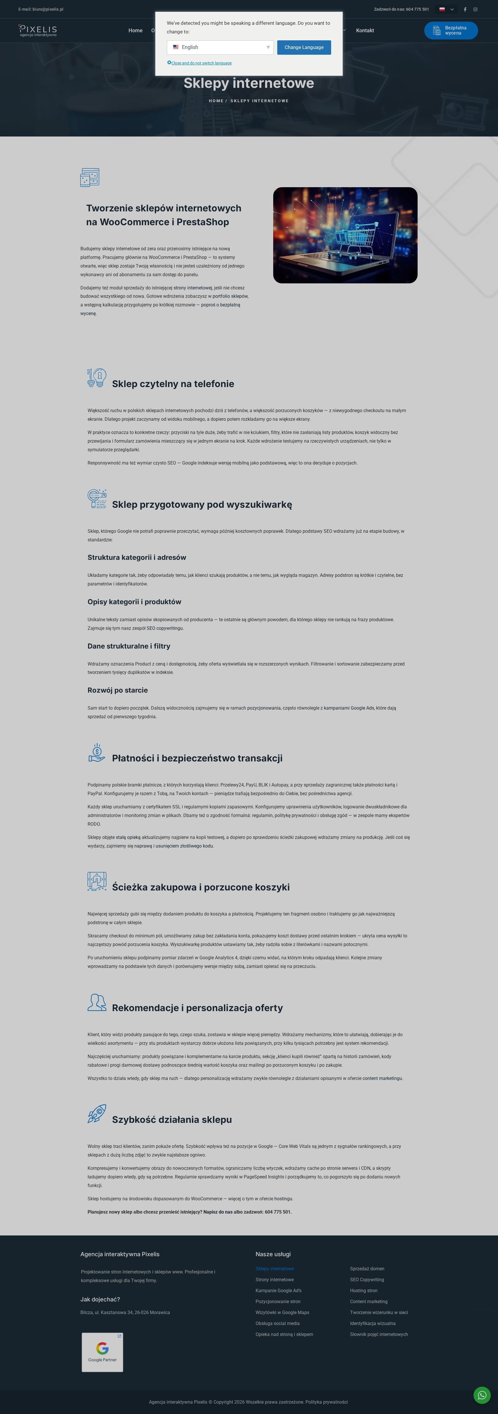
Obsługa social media (278, 1323)
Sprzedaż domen (367, 1268)
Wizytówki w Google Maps (282, 1312)
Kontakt (365, 30)
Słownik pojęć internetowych (379, 1334)
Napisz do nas (218, 1212)
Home (136, 30)
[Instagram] (475, 9)
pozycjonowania (264, 708)
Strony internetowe (275, 1279)
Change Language (304, 47)
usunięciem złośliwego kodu (184, 846)
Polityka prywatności (326, 1402)
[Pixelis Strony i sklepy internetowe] (37, 30)
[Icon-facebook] (465, 9)
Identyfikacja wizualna (373, 1323)
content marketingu (382, 1078)
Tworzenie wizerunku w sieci (379, 1312)
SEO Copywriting (367, 1279)
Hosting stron (364, 1290)
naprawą (143, 846)
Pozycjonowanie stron (278, 1301)
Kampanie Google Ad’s (278, 1290)
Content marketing (369, 1301)
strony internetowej (192, 288)
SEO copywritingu (165, 628)
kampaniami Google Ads (349, 708)
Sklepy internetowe (275, 1268)
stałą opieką (128, 837)
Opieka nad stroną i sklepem (284, 1334)
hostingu (283, 1198)
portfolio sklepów (230, 296)
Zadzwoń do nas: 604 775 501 (401, 9)
